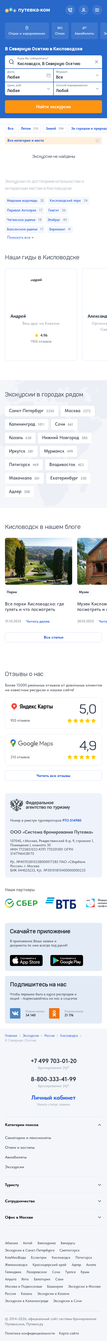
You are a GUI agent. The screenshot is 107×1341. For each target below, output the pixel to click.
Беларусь (68, 1243)
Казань (16, 437)
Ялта (25, 1279)
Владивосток (62, 464)
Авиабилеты (16, 1157)
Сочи (60, 424)
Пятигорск (19, 464)
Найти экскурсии (53, 106)
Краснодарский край (49, 1265)
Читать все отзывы (53, 775)
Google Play (60, 958)
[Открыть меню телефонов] (70, 10)
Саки (59, 1279)
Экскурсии (14, 1166)
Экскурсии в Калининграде (26, 1301)
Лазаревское (36, 1272)
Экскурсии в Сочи (67, 1301)
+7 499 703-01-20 (54, 1060)
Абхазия (11, 1243)
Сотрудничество (20, 1201)
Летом (26, 128)
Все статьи (53, 637)
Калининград (22, 424)
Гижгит (56, 210)
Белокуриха (47, 1243)
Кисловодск (61, 1257)
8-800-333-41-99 (53, 1079)
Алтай (27, 1243)
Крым (85, 1272)
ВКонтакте (19, 1011)
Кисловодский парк (68, 200)
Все (10, 128)
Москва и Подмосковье (23, 1286)
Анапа (91, 1265)
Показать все (18, 237)
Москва (72, 410)
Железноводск (16, 1265)
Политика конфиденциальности (30, 1333)
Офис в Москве (19, 1217)
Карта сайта (69, 1333)
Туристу (12, 1184)
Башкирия (55, 1286)
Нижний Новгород (60, 437)
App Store (18, 958)
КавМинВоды (15, 1257)
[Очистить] (96, 61)
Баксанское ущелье (25, 229)
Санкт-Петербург (26, 410)
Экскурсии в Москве (84, 1286)
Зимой (51, 128)
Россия (10, 1294)
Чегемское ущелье (24, 220)
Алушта (10, 1279)
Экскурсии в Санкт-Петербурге (29, 1250)
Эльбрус (57, 220)
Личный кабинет (53, 1097)
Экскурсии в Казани (53, 1294)
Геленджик (13, 1272)
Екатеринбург (64, 478)
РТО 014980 (71, 820)
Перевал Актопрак (24, 210)
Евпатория (42, 1279)
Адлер (15, 491)
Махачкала (20, 478)
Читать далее (38, 621)
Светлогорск (69, 1250)
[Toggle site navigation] (97, 10)
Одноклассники (63, 1011)
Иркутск (17, 451)
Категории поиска (21, 1124)
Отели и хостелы (20, 1147)
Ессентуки (39, 1257)
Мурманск (54, 451)
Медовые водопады (25, 200)
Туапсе (70, 1272)
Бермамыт (60, 229)
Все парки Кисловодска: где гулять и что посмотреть (34, 606)
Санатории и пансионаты (28, 1137)
